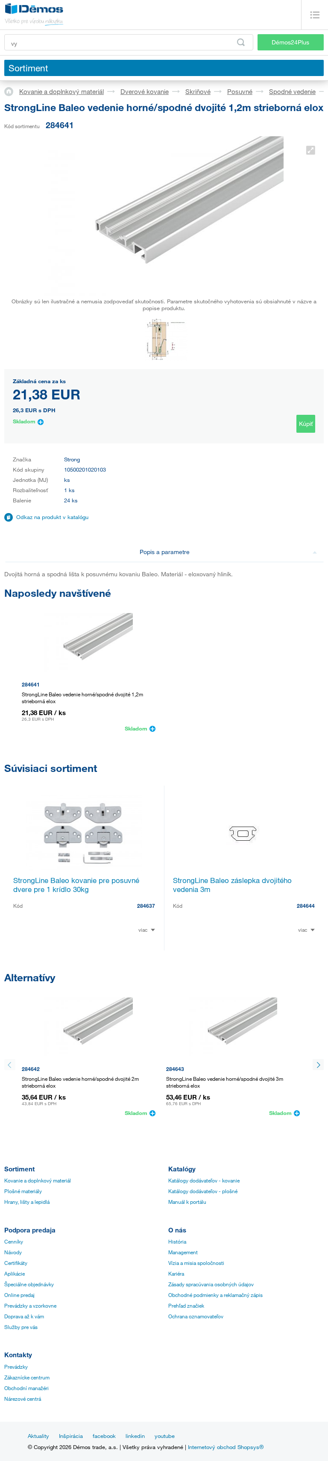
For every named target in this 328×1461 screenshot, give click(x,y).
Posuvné (239, 91)
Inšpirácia (71, 1435)
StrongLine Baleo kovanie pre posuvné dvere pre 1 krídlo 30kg (76, 885)
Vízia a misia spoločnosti (196, 1262)
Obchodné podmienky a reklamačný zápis (215, 1294)
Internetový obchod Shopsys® (226, 1446)
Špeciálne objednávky (29, 1284)
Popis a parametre (165, 551)
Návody (13, 1252)
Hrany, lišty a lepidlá (27, 1201)
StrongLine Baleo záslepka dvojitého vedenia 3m (232, 885)
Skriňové (198, 91)
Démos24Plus (290, 42)
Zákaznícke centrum (27, 1377)
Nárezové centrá (22, 1398)
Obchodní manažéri (26, 1388)
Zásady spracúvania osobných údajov (211, 1284)
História (177, 1241)
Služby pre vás (21, 1326)
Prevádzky (16, 1366)
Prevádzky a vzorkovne (30, 1305)
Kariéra (176, 1273)
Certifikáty (15, 1262)
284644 (306, 905)
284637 (146, 905)
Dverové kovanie (144, 91)
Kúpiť (306, 423)
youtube (165, 1435)
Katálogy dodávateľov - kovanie (204, 1180)
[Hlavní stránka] (11, 91)
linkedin (135, 1435)
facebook (104, 1435)
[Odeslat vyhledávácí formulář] (241, 42)
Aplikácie (14, 1273)
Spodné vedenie (292, 91)
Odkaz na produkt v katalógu (52, 516)
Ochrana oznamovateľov (195, 1316)
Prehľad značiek (186, 1305)
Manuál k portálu (187, 1201)
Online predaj (19, 1294)
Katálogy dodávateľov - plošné (202, 1191)
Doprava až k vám (24, 1316)
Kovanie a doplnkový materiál (61, 91)
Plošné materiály (23, 1191)
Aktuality (38, 1435)
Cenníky (13, 1241)
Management (183, 1252)
